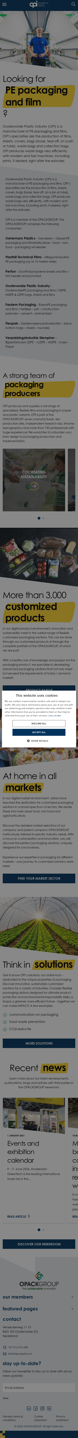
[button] (39, 741)
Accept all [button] (39, 732)
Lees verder (55, 715)
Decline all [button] (39, 723)
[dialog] (39, 719)
